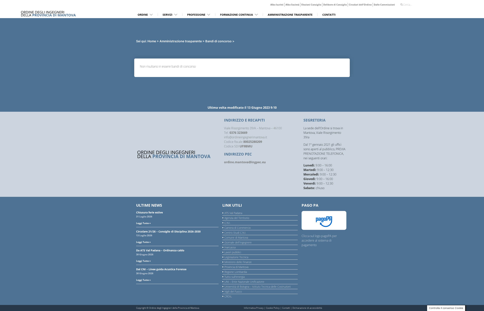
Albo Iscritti (276, 4)
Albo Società (292, 4)
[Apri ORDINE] (151, 15)
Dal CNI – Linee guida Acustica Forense (161, 269)
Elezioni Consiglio (311, 4)
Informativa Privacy (254, 307)
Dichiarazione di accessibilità (307, 307)
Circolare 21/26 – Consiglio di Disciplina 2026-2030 (168, 231)
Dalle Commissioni (384, 4)
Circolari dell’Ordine (360, 4)
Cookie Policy (273, 307)
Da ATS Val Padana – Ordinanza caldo (160, 250)
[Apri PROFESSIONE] (208, 15)
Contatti (286, 307)
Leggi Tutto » (143, 223)
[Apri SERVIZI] (175, 15)
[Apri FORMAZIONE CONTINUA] (256, 15)
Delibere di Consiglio (335, 4)
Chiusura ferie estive (149, 212)
